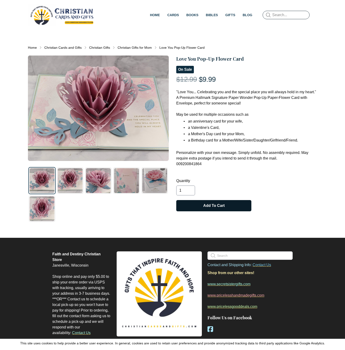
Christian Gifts (99, 47)
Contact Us (81, 333)
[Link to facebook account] (210, 329)
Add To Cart (214, 206)
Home (32, 47)
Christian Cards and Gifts (63, 47)
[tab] (42, 181)
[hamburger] (101, 8)
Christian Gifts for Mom (135, 47)
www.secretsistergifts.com (228, 284)
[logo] (62, 15)
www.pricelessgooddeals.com (232, 307)
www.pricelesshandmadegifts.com (235, 295)
